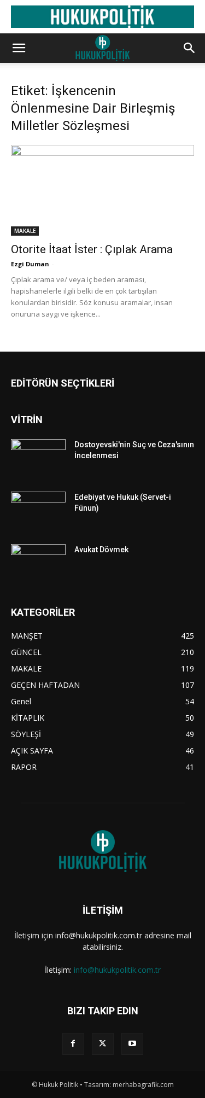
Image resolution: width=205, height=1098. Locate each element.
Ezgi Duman (30, 264)
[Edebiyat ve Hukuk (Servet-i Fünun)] (38, 511)
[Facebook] (73, 1044)
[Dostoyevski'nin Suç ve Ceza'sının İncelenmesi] (38, 458)
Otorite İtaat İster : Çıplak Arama (92, 249)
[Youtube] (132, 1044)
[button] (18, 48)
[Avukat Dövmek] (38, 563)
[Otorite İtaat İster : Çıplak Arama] (102, 190)
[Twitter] (103, 1044)
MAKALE (25, 231)
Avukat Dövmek (101, 549)
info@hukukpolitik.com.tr (117, 970)
